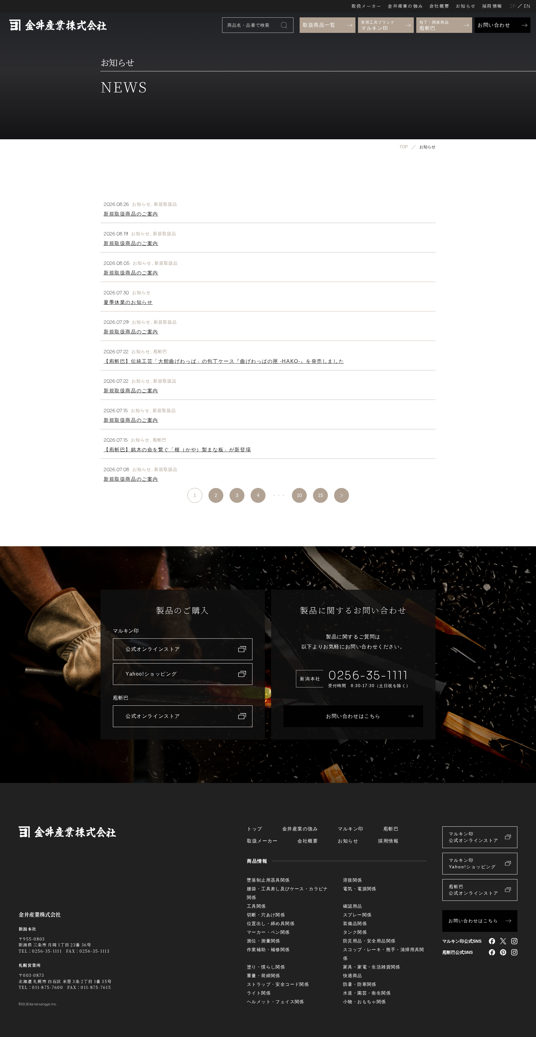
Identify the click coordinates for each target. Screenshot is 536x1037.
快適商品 (352, 975)
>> (341, 495)
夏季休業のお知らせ (128, 302)
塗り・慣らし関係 (266, 966)
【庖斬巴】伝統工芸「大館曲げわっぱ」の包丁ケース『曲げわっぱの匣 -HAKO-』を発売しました (224, 361)
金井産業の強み (405, 6)
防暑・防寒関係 (360, 984)
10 (299, 495)
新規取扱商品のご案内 (131, 214)
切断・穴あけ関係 (266, 914)
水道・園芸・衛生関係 (367, 992)
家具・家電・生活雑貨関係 (371, 966)
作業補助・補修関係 (268, 949)
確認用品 (352, 906)
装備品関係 (355, 923)
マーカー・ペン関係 (268, 932)
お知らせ (466, 6)
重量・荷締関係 (263, 975)
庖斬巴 (160, 351)
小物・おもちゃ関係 (364, 1001)
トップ (254, 828)
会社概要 (439, 6)
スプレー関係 (357, 914)
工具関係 (256, 906)
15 (320, 495)
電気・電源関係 (360, 888)
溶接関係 (352, 880)
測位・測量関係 (263, 940)
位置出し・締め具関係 (271, 923)
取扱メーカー (366, 6)
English (527, 6)
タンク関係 (355, 932)
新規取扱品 (165, 204)
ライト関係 (259, 992)
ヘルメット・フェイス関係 (275, 1001)
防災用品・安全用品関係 (369, 940)
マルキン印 (351, 828)
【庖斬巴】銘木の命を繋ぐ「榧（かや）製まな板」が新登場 (177, 449)
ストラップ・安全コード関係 (278, 984)
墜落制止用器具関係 (268, 880)
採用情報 (492, 6)
